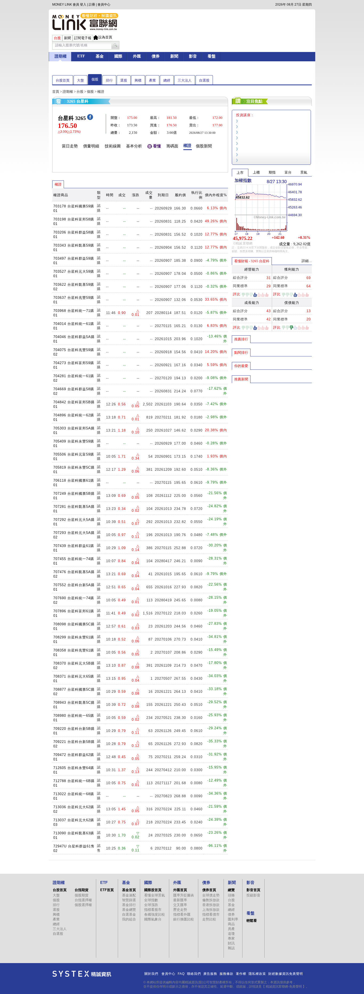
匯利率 (233, 919)
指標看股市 (152, 910)
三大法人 (185, 80)
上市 (240, 173)
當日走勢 (70, 146)
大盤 (80, 80)
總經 (166, 80)
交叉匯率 (180, 905)
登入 (83, 4)
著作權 (241, 974)
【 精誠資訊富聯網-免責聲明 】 (284, 986)
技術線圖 (113, 146)
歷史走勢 (180, 910)
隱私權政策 (257, 974)
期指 (272, 172)
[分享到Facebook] (90, 119)
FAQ (181, 974)
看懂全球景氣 (154, 895)
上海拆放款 (211, 910)
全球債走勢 (211, 895)
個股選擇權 (83, 905)
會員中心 (104, 4)
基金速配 (129, 895)
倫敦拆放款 (211, 900)
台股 (79, 92)
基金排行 (129, 905)
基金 (231, 905)
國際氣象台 (152, 919)
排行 (109, 80)
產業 (152, 80)
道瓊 (231, 934)
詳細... (307, 261)
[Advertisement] (272, 422)
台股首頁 (63, 80)
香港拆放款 (211, 905)
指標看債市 (211, 914)
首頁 (55, 92)
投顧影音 (253, 895)
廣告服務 (210, 974)
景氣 (303, 172)
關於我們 (151, 974)
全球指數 (151, 900)
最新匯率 (180, 900)
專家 (231, 938)
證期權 (68, 92)
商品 (231, 924)
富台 (288, 172)
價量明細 (91, 146)
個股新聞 (204, 146)
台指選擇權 (83, 900)
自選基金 (129, 914)
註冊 (92, 4)
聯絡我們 (194, 974)
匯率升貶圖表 (183, 895)
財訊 (231, 943)
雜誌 (231, 948)
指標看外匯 (182, 914)
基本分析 (134, 146)
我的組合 (129, 919)
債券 (231, 914)
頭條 (231, 895)
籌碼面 (172, 146)
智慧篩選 (129, 900)
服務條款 (226, 974)
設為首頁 (105, 37)
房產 (231, 929)
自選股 (204, 80)
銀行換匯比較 (183, 919)
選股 (123, 80)
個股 (94, 79)
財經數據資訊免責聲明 (285, 974)
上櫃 (256, 172)
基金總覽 (129, 910)
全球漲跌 (151, 905)
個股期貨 (81, 895)
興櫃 (138, 80)
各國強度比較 (154, 914)
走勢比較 (209, 919)
